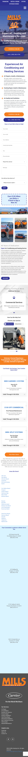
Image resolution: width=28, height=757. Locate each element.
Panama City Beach (6, 505)
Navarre (3, 501)
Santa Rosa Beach (5, 513)
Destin (3, 483)
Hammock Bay (4, 493)
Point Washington (5, 507)
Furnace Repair (5, 714)
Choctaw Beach (5, 479)
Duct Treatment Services (7, 720)
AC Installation (5, 710)
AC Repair (3, 709)
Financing (5, 1)
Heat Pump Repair (5, 717)
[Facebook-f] (8, 739)
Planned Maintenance (6, 723)
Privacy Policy (10, 751)
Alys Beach (4, 477)
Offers (23, 1)
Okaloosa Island (5, 504)
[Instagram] (12, 739)
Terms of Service (18, 751)
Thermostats (4, 721)
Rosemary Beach (5, 509)
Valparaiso (4, 520)
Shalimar (3, 518)
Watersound (4, 521)
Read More (5, 278)
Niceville (3, 502)
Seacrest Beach (5, 515)
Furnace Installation (6, 715)
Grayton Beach (4, 491)
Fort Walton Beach (5, 488)
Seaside (3, 516)
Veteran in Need (14, 4)
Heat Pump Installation (6, 718)
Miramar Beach (5, 496)
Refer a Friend (15, 1)
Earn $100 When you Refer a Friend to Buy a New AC (14, 199)
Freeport (3, 490)
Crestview (3, 480)
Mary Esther (4, 494)
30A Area (3, 475)
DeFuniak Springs (5, 482)
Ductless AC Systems (6, 712)
